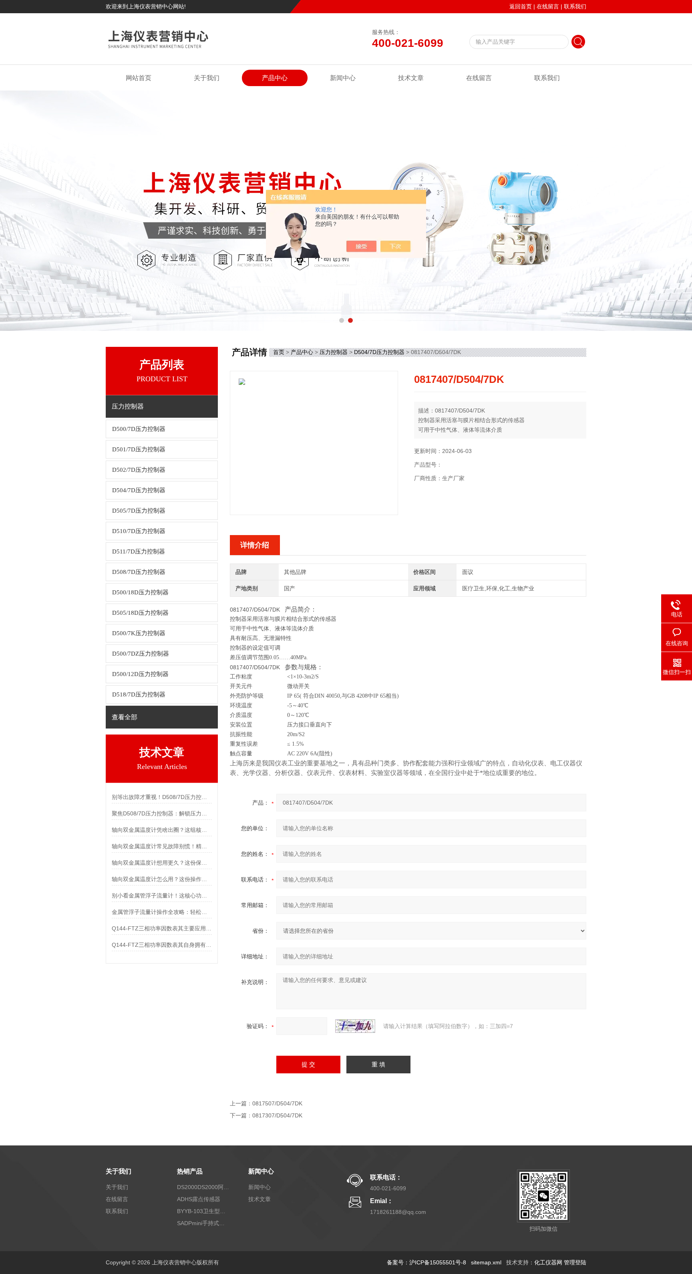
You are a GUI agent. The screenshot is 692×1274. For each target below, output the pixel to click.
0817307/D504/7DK (277, 1115)
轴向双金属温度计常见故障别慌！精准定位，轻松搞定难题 (162, 846)
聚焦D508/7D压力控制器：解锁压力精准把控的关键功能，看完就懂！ (162, 813)
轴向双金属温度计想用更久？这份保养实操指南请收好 (162, 862)
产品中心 (275, 77)
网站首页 (138, 77)
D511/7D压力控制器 (138, 551)
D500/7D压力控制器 (138, 429)
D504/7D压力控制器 (138, 490)
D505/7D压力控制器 (138, 510)
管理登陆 (575, 1262)
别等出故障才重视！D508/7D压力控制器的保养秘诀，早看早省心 (162, 797)
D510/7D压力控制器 (138, 531)
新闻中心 (343, 77)
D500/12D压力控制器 (140, 674)
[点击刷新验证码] (355, 1026)
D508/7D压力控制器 (138, 572)
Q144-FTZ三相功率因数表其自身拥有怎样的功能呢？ (162, 945)
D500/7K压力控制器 (138, 633)
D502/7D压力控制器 (138, 470)
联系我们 (575, 6)
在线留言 (548, 6)
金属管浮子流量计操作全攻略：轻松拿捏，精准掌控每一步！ (162, 912)
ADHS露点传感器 (198, 1199)
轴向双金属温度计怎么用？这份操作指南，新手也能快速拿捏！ (162, 879)
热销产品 (190, 1171)
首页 (278, 352)
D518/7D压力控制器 (138, 694)
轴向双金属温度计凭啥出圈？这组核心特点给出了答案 (162, 830)
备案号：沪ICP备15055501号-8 (426, 1262)
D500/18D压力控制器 (140, 592)
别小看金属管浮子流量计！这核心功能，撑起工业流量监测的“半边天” (162, 895)
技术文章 (411, 77)
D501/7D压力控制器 (138, 449)
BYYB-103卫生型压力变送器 (203, 1211)
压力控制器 (334, 352)
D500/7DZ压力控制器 (140, 653)
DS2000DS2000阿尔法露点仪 (203, 1187)
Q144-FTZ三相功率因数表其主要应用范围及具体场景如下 (162, 928)
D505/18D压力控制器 (140, 613)
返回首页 (520, 6)
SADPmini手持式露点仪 (203, 1223)
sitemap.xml (486, 1262)
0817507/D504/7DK (277, 1103)
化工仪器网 (548, 1262)
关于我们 (206, 77)
